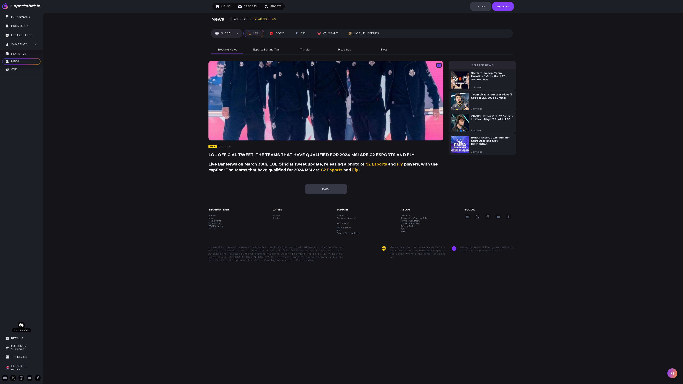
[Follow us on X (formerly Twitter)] (13, 378)
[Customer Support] (672, 373)
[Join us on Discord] (5, 378)
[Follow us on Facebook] (38, 378)
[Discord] (21, 325)
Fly (400, 164)
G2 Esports (377, 164)
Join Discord (21, 330)
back (326, 189)
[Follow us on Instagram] (21, 378)
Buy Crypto (343, 223)
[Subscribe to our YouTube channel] (29, 378)
